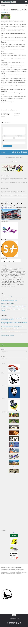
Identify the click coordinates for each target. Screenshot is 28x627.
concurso (19, 271)
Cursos (10, 272)
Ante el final (3, 5)
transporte (12, 284)
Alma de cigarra (4, 268)
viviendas (12, 286)
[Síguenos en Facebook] (13, 152)
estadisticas (23, 272)
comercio (15, 271)
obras (9, 281)
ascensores (11, 268)
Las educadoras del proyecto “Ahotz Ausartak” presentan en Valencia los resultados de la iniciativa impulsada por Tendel (13, 300)
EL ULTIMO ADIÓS (17, 113)
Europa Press (4, 315)
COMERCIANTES (7, 271)
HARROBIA (22, 274)
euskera (2, 274)
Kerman (4, 12)
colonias (16, 269)
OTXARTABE (13, 282)
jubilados (17, 277)
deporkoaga (14, 272)
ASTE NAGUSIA (17, 268)
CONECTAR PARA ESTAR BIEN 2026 (7, 303)
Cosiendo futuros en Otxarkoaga (6, 296)
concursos (23, 271)
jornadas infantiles (8, 277)
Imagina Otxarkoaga (10, 275)
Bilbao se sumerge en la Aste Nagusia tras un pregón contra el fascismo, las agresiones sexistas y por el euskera (14, 319)
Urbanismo (3, 286)
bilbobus (21, 268)
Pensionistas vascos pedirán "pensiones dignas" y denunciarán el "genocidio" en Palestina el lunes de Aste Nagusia (12, 327)
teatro (2, 284)
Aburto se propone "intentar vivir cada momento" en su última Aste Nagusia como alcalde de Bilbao (14, 323)
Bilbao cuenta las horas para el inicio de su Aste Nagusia (10, 330)
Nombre (4, 135)
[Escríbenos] (26, 152)
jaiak (20, 276)
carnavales (3, 269)
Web (3, 140)
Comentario (5, 126)
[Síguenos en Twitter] (19, 152)
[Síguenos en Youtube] (15, 152)
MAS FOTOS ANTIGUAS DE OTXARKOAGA (15, 195)
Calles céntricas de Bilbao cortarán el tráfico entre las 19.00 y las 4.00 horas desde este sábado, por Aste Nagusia (13, 334)
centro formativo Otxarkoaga (10, 269)
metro (18, 279)
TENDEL (2, 293)
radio (23, 282)
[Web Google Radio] (24, 152)
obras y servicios (15, 281)
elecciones (18, 272)
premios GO (19, 282)
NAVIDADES (4, 281)
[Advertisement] (5, 500)
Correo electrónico (18, 135)
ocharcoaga (21, 281)
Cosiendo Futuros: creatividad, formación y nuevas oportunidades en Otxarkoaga (12, 310)
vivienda (8, 286)
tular (15, 284)
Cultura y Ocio (6, 272)
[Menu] (26, 2)
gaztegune (15, 274)
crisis (2, 272)
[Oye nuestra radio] (22, 152)
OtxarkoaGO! (5, 283)
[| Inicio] (11, 2)
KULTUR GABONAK (10, 279)
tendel (7, 284)
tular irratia (20, 284)
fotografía (6, 274)
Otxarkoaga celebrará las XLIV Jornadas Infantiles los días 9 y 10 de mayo (13, 306)
